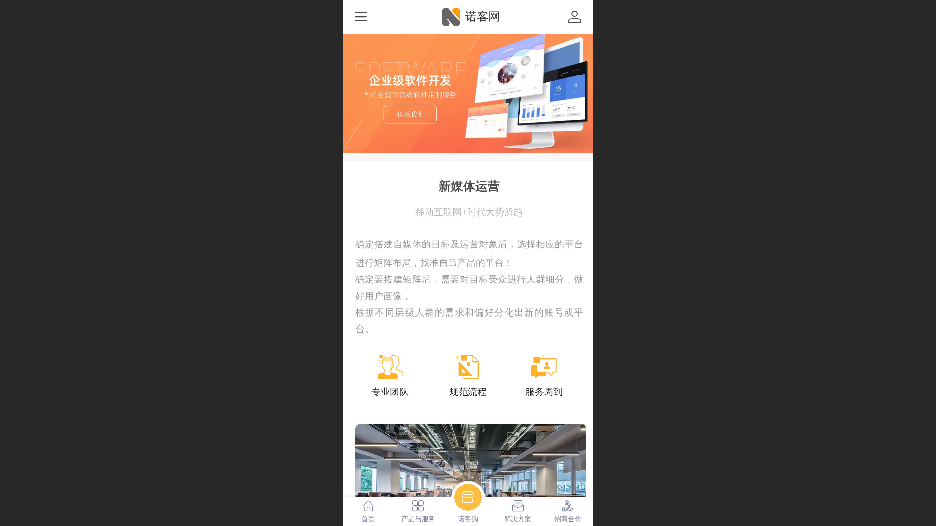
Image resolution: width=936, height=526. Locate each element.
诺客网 (482, 16)
